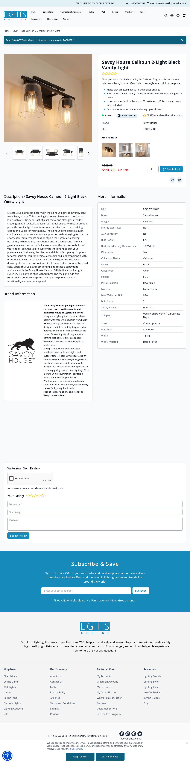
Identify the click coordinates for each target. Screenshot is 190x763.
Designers (35, 19)
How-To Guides (151, 692)
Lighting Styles (151, 681)
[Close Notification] (182, 40)
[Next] (88, 153)
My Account (103, 676)
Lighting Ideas (151, 687)
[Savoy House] (21, 350)
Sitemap (54, 708)
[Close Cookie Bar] (187, 743)
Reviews (54, 714)
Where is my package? (109, 697)
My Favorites (104, 687)
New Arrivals (52, 19)
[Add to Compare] (180, 180)
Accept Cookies (80, 756)
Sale (141, 12)
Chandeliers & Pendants (70, 12)
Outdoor (128, 12)
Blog (145, 703)
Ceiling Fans (48, 12)
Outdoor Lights (12, 703)
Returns (101, 703)
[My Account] (172, 15)
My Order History (106, 692)
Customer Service (107, 708)
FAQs (53, 687)
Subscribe (140, 590)
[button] (7, 755)
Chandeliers (10, 676)
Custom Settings (110, 756)
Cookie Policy (76, 748)
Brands (66, 19)
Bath (33, 12)
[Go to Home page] (15, 15)
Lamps (115, 12)
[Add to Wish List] (172, 180)
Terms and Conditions (62, 703)
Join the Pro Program (109, 714)
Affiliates (55, 697)
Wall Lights (10, 687)
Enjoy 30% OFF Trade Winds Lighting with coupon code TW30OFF (39, 40)
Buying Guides (151, 697)
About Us (55, 676)
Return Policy (57, 692)
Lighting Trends (152, 676)
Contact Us (56, 681)
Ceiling (91, 12)
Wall (103, 12)
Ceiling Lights (11, 681)
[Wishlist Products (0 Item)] (178, 15)
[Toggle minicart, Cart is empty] (184, 15)
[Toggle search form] (166, 15)
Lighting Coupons (13, 708)
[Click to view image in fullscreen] (48, 98)
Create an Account (107, 681)
